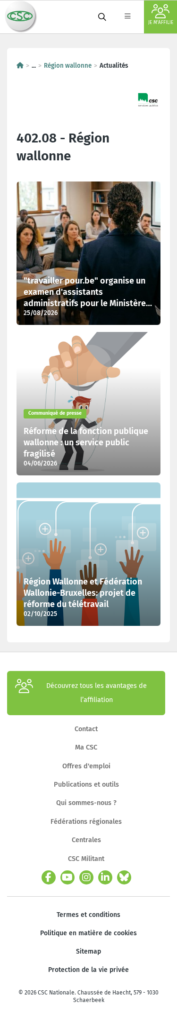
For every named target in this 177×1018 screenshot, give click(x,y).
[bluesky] (124, 877)
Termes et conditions (88, 915)
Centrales (86, 840)
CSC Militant (86, 859)
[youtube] (67, 877)
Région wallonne (68, 66)
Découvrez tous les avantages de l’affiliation (96, 693)
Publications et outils (86, 785)
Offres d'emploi (86, 766)
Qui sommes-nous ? (86, 803)
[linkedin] (105, 877)
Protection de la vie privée (88, 970)
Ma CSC (86, 747)
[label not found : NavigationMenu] (127, 16)
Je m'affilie (160, 22)
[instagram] (86, 877)
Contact (86, 729)
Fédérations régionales (86, 822)
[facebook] (49, 877)
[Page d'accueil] (20, 66)
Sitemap (88, 951)
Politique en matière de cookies (88, 933)
